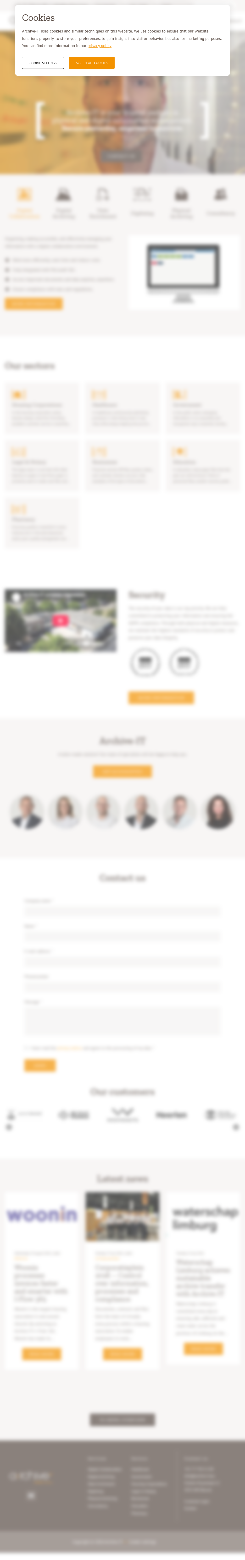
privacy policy (99, 45)
